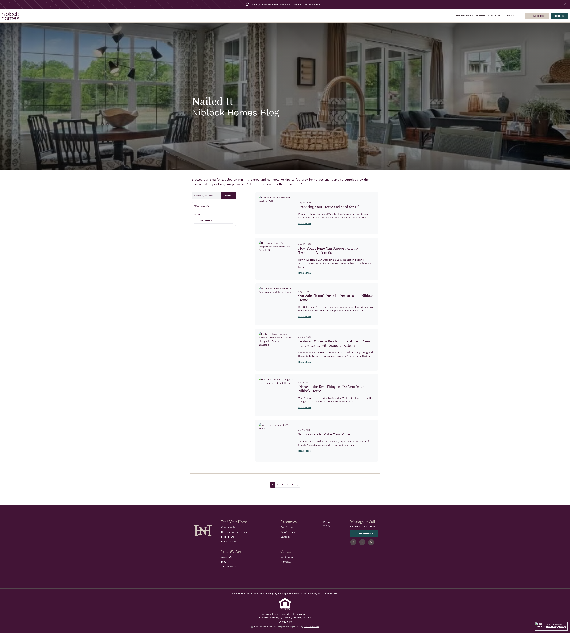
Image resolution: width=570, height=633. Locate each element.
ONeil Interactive (311, 626)
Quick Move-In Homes (234, 532)
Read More (304, 223)
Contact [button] (510, 15)
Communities (228, 527)
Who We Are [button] (481, 15)
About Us (226, 557)
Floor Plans (227, 536)
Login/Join (559, 15)
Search (228, 195)
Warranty (285, 561)
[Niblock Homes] (203, 530)
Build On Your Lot (231, 541)
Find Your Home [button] (464, 15)
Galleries (285, 536)
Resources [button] (496, 15)
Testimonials (228, 566)
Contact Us (286, 557)
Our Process (287, 527)
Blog (223, 561)
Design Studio (288, 532)
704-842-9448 (366, 527)
